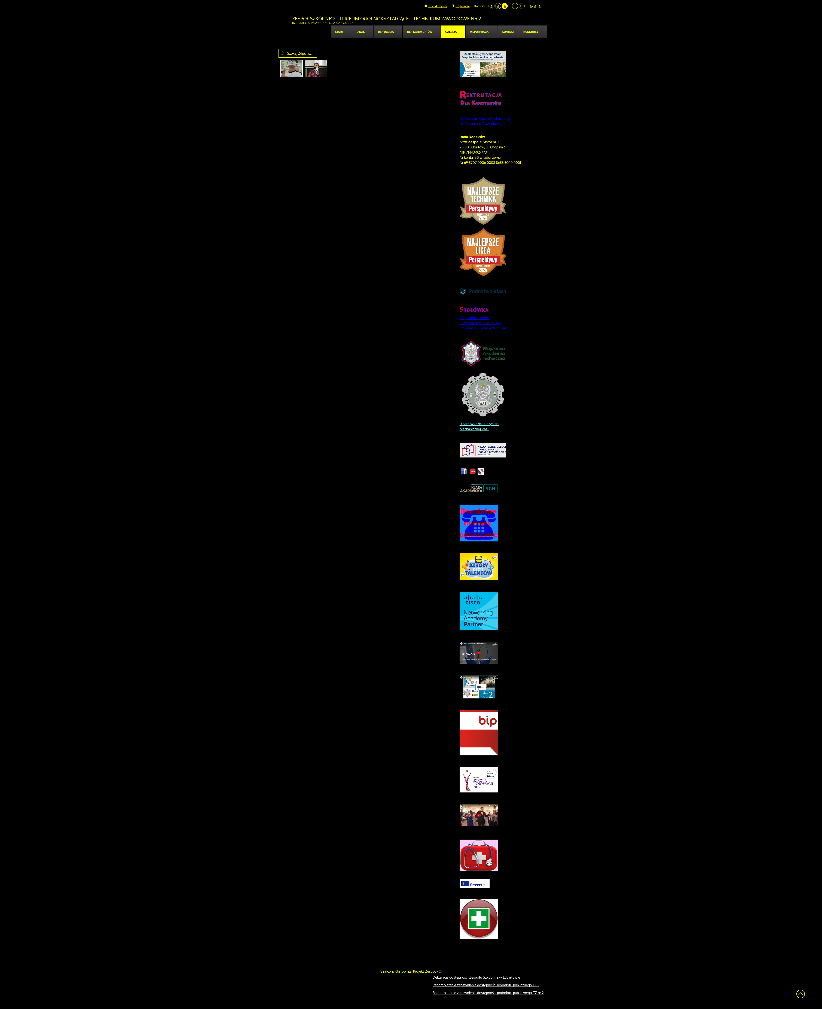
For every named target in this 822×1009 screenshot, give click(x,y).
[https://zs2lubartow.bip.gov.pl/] (479, 732)
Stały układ (515, 6)
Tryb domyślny (437, 6)
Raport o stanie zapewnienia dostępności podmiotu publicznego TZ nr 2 (488, 993)
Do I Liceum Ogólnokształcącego (485, 118)
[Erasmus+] (475, 883)
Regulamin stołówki (475, 318)
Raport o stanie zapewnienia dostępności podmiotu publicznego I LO (486, 985)
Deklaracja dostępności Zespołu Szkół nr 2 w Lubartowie (476, 977)
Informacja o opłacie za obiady (484, 328)
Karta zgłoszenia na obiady (480, 323)
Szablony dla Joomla (395, 971)
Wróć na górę (800, 994)
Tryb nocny (463, 6)
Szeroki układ (522, 6)
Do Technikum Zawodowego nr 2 (485, 123)
